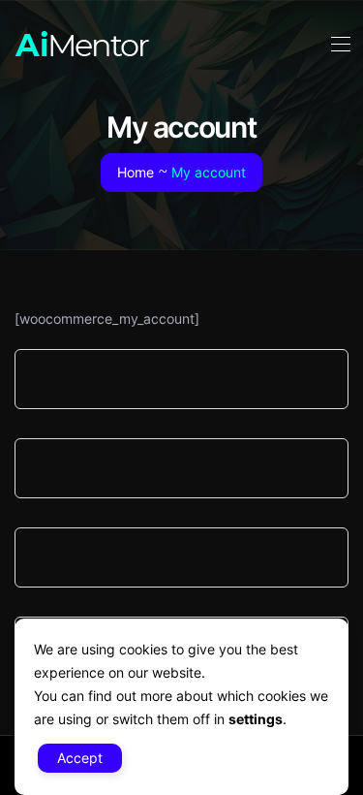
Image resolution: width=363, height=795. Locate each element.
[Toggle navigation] (338, 44)
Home (135, 172)
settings (255, 719)
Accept (80, 757)
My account (208, 172)
